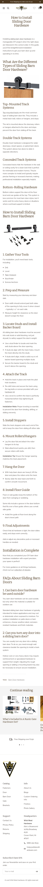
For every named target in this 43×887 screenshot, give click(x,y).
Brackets (6, 805)
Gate (5, 801)
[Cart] (39, 8)
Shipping (6, 833)
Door (5, 792)
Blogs (26, 792)
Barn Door (7, 797)
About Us (27, 788)
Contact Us (7, 820)
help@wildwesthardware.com (33, 848)
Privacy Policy (8, 825)
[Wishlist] (34, 8)
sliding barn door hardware (20, 39)
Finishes (27, 804)
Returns (6, 829)
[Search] (8, 8)
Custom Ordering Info (30, 798)
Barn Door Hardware (16, 680)
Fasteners (6, 788)
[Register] (37, 871)
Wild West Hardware (17, 880)
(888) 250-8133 (32, 843)
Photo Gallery (29, 808)
